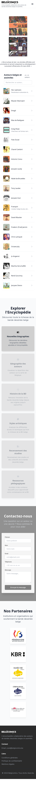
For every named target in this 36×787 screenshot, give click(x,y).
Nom (6, 545)
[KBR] (18, 654)
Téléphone (8, 562)
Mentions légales (8, 764)
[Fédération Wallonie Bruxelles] (18, 636)
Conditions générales (10, 758)
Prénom (7, 537)
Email (6, 553)
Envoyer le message (18, 587)
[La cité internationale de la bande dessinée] (18, 710)
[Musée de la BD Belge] (18, 673)
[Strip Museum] (18, 691)
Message (8, 570)
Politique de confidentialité (12, 761)
